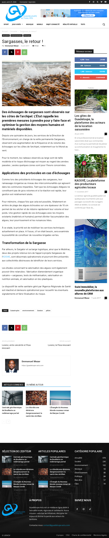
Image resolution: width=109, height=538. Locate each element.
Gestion (40, 310)
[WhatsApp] (24, 52)
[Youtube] (105, 2)
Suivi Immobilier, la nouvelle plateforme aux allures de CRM (89, 290)
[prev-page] (4, 421)
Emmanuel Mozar (12, 46)
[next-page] (8, 421)
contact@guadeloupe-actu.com (56, 525)
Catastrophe (14, 310)
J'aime (102, 59)
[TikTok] (89, 509)
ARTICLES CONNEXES (13, 385)
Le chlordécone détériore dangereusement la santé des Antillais (23, 471)
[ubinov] (74, 13)
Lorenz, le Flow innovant (59, 345)
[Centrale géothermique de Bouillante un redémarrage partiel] (12, 398)
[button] (103, 24)
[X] (97, 2)
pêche (48, 310)
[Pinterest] (18, 52)
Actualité (13, 31)
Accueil (5, 31)
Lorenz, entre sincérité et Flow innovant (16, 346)
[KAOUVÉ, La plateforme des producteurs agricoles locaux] (91, 166)
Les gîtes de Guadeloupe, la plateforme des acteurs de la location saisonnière (90, 122)
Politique (27, 35)
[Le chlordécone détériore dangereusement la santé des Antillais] (36, 398)
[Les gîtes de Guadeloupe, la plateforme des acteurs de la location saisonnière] (91, 101)
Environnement (16, 35)
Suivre (102, 65)
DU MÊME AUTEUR (35, 385)
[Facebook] (89, 2)
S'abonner (100, 77)
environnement (28, 310)
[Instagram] (93, 2)
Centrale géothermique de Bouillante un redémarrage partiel (12, 410)
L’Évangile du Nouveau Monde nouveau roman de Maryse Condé (59, 410)
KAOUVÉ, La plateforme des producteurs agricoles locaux (90, 184)
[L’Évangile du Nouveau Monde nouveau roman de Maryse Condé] (60, 398)
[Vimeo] (101, 2)
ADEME (6, 256)
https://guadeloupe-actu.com (32, 365)
